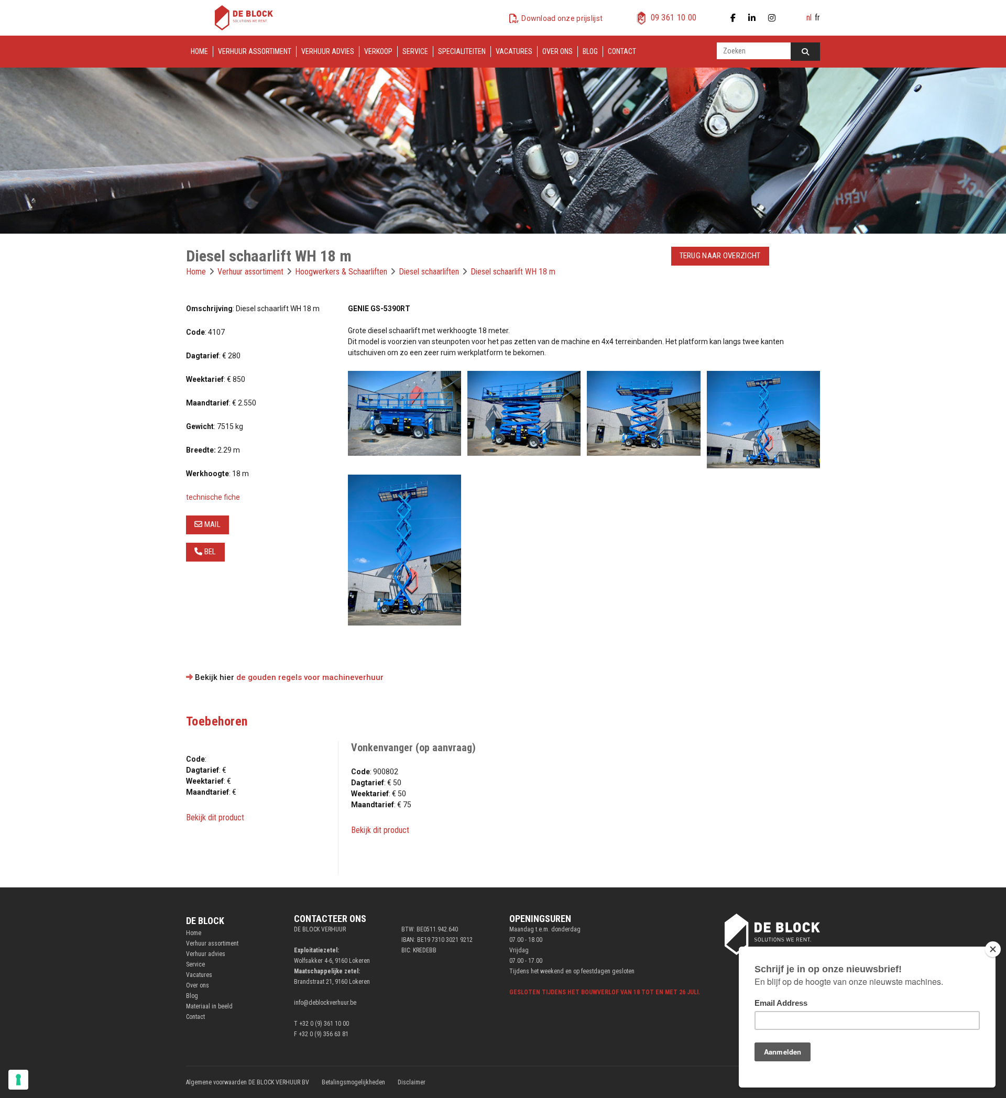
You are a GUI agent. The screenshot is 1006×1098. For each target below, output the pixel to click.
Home (199, 51)
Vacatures (514, 51)
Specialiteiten (462, 51)
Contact (622, 51)
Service (415, 51)
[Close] (993, 949)
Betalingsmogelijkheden (353, 1082)
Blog (590, 51)
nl (809, 18)
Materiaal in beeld (209, 1006)
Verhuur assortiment (254, 51)
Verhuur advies (327, 51)
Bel (209, 551)
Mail (211, 524)
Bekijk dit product (215, 817)
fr (817, 18)
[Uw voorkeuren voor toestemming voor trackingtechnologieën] (18, 1080)
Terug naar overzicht (720, 255)
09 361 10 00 (674, 18)
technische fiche (213, 497)
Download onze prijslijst (562, 18)
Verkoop (378, 51)
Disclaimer (411, 1082)
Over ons (557, 51)
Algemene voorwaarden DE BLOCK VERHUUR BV (247, 1082)
